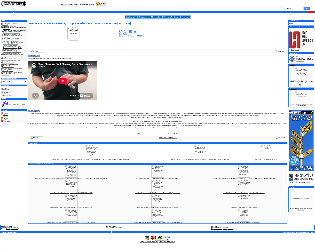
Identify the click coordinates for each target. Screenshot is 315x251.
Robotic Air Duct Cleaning (10, 45)
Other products (295, 50)
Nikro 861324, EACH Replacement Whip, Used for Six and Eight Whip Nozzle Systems (157, 222)
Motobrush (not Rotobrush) (10, 43)
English (5, 113)
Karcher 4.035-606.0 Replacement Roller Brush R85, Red (301, 104)
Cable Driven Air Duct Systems (11, 33)
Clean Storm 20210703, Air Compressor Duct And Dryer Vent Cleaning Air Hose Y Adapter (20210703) (200, 159)
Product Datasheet (167, 138)
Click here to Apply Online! (301, 182)
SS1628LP (63, 12)
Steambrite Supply (162, 240)
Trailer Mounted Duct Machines (12, 46)
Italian (5, 119)
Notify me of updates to (304, 58)
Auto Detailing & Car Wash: (10, 23)
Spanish (5, 116)
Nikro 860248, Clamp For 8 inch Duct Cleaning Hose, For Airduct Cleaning (244, 193)
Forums (184, 17)
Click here (136, 121)
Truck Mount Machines (167, 242)
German (5, 118)
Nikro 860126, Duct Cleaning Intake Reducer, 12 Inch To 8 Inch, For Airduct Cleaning (71, 222)
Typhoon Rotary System (10, 50)
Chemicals (155, 17)
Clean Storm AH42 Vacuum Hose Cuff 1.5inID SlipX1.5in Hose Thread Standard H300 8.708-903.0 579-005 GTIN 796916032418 (71, 178)
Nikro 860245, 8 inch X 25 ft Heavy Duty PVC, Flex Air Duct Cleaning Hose (71, 207)
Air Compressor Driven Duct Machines (47, 12)
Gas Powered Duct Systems (11, 38)
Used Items (5, 75)
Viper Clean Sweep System (11, 53)
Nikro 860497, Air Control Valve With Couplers (244, 207)
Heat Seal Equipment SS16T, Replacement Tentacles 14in (243, 222)
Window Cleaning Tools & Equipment (12, 72)
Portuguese (6, 121)
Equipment (130, 17)
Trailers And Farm (7, 69)
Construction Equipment (9, 26)
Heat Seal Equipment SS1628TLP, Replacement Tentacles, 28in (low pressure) (157, 193)
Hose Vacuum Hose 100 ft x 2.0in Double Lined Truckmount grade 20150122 (158, 178)
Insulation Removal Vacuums (11, 41)
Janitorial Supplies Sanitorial (10, 64)
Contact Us (4, 92)
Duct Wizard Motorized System (11, 34)
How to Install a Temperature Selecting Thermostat (301, 209)
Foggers (5, 37)
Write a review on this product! (16, 104)
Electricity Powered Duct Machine (12, 35)
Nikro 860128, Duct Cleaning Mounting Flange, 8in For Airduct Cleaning (157, 207)
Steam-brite (4, 12)
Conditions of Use (6, 91)
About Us (4, 88)
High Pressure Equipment (10, 39)
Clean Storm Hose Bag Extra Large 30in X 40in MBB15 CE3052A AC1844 (71, 193)
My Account (292, 12)
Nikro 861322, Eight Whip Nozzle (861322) (267, 159)
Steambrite (143, 17)
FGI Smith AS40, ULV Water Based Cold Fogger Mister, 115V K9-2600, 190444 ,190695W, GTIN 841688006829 (244, 178)
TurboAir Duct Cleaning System (12, 49)
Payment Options (170, 17)
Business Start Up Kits (8, 73)
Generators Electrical (8, 62)
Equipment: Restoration (9, 58)
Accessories (6, 29)
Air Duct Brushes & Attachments (12, 31)
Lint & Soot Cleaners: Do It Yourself (13, 42)
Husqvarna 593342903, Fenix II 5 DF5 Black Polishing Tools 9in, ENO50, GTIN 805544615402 (301, 81)
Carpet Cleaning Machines (149, 242)
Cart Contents (302, 12)
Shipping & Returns (7, 95)
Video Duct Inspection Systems (12, 52)
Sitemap (3, 93)
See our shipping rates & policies (114, 227)
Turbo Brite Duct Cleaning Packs (12, 48)
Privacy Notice (5, 89)
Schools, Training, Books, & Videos (12, 68)
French (5, 115)
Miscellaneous (6, 65)
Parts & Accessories (8, 67)
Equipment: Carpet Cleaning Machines (13, 54)
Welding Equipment (7, 71)
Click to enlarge (73, 40)
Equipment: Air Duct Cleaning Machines (22, 12)
